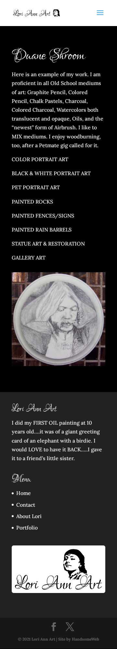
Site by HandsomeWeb (78, 639)
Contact (25, 504)
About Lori (29, 516)
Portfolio (27, 527)
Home (23, 493)
